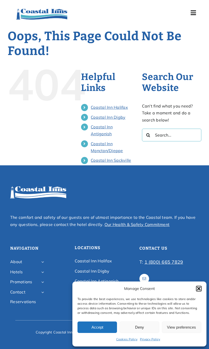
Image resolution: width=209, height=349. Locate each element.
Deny (139, 327)
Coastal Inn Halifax (109, 107)
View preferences (181, 327)
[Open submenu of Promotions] (42, 282)
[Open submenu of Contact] (42, 292)
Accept (97, 327)
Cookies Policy (126, 339)
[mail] (144, 279)
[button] (198, 288)
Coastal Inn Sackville (111, 160)
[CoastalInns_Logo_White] (38, 187)
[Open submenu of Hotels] (42, 272)
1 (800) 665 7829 (164, 262)
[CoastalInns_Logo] (41, 10)
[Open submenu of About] (42, 261)
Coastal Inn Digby (108, 117)
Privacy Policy (150, 339)
